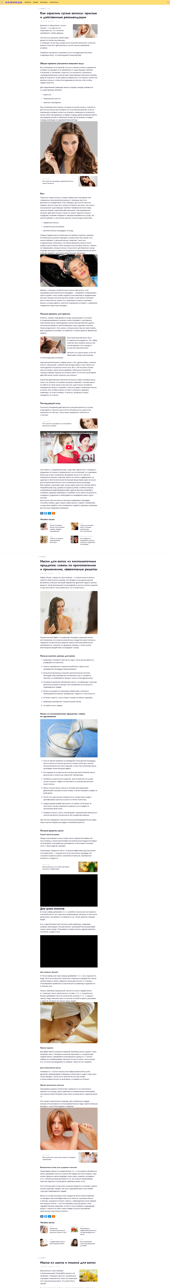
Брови (35, 2)
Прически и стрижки (86, 536)
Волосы (28, 2)
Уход (51, 523)
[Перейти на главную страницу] (14, 2)
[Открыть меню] (2, 2)
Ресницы (43, 2)
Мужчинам (54, 2)
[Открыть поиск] (168, 2)
